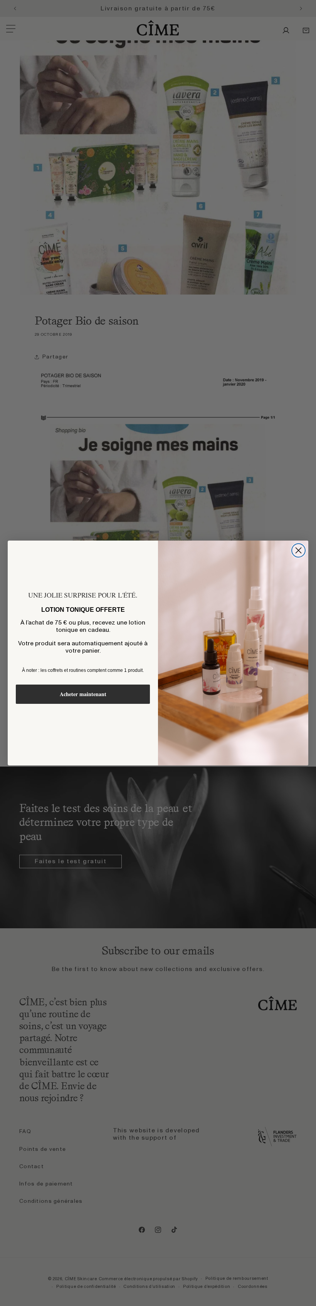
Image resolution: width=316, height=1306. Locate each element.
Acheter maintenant (83, 694)
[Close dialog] (298, 550)
